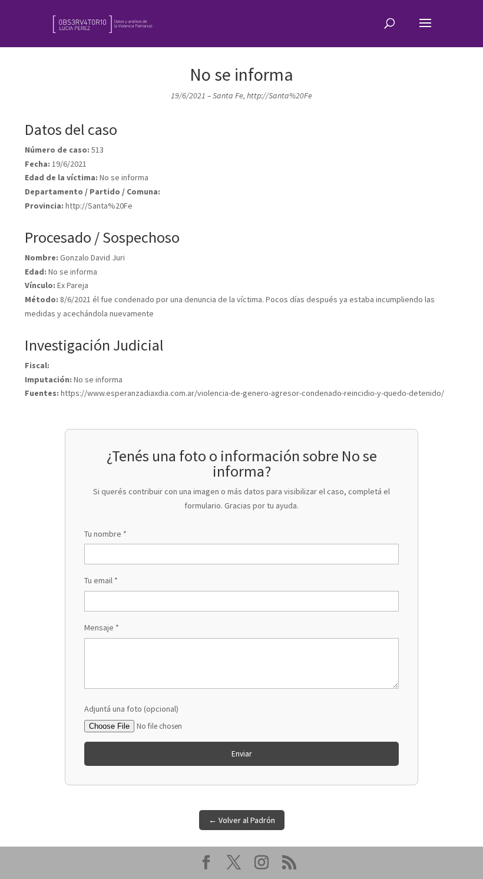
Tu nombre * (105, 533)
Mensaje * (101, 627)
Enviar (241, 754)
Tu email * (101, 580)
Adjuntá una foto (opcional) (131, 708)
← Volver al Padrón (242, 820)
